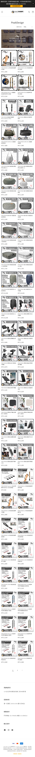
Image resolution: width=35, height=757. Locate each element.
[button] (2, 12)
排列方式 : (19, 27)
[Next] (22, 670)
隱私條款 (15, 753)
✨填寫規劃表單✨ (16, 6)
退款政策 (19, 753)
